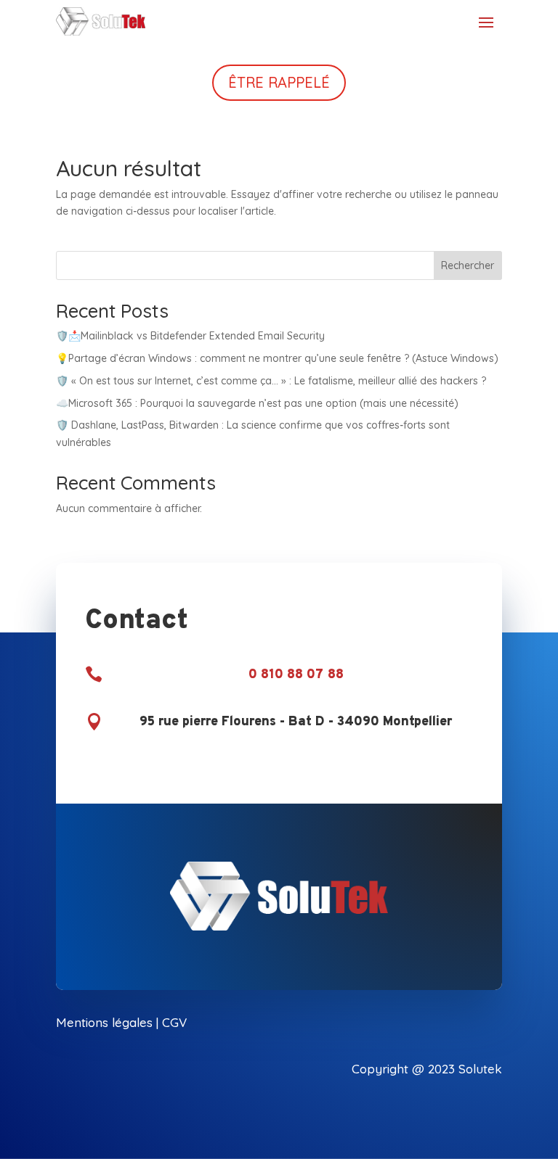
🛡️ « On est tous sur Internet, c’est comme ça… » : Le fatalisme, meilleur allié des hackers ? (271, 380)
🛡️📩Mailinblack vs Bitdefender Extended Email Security (190, 335)
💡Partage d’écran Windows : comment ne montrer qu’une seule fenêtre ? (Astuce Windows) (277, 358)
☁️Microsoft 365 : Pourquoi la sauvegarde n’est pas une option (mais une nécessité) (257, 403)
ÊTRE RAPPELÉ (279, 82)
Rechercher (467, 265)
